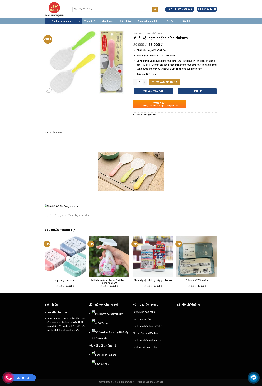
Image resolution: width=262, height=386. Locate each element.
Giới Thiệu (107, 21)
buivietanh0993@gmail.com (109, 313)
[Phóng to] (49, 90)
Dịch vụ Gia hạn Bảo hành (146, 333)
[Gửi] (155, 9)
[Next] (217, 264)
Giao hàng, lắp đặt (142, 319)
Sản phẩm (125, 21)
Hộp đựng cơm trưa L (65, 280)
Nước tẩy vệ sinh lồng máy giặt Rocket (153, 280)
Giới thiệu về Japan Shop (145, 347)
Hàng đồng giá (154, 33)
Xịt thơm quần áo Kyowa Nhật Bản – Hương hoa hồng (109, 281)
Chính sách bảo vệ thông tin (147, 340)
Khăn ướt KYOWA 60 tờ (197, 280)
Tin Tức (170, 21)
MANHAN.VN (156, 382)
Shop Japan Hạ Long (105, 355)
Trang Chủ (89, 21)
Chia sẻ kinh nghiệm (148, 21)
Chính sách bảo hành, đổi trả (147, 326)
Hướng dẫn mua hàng (144, 312)
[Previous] (44, 264)
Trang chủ (138, 33)
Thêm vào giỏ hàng (164, 82)
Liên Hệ (186, 21)
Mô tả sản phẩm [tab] (53, 133)
